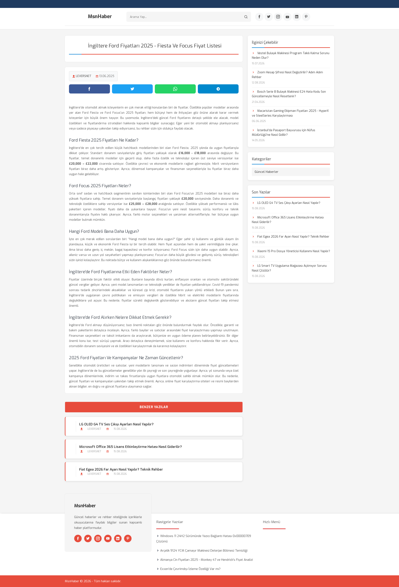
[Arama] (246, 16)
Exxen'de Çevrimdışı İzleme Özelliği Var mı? (190, 569)
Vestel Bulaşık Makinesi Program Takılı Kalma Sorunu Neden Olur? (290, 55)
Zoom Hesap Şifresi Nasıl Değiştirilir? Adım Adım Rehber (287, 74)
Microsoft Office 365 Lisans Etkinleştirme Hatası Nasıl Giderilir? (130, 447)
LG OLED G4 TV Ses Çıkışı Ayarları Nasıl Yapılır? (116, 424)
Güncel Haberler (266, 172)
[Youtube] (287, 17)
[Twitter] (269, 17)
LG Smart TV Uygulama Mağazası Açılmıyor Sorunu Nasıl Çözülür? (289, 268)
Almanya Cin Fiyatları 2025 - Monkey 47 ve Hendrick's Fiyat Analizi (206, 560)
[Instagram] (278, 17)
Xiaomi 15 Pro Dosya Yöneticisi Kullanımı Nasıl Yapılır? (293, 251)
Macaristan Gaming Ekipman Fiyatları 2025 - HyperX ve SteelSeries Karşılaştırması (290, 113)
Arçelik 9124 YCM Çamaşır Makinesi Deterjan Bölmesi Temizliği (204, 550)
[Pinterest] (306, 17)
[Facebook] (259, 17)
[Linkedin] (297, 17)
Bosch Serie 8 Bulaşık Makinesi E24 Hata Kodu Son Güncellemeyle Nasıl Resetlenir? (289, 94)
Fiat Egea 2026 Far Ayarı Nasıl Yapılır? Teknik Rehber (121, 469)
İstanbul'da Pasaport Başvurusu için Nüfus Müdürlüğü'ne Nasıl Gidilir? (283, 132)
